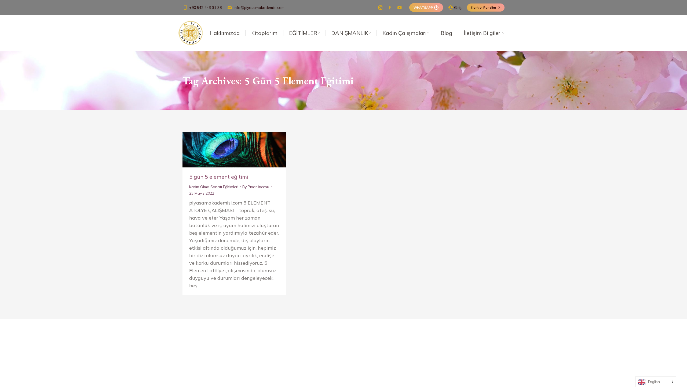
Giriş (458, 7)
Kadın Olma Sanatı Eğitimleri (213, 186)
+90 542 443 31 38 (205, 7)
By (255, 186)
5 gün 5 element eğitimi (218, 176)
